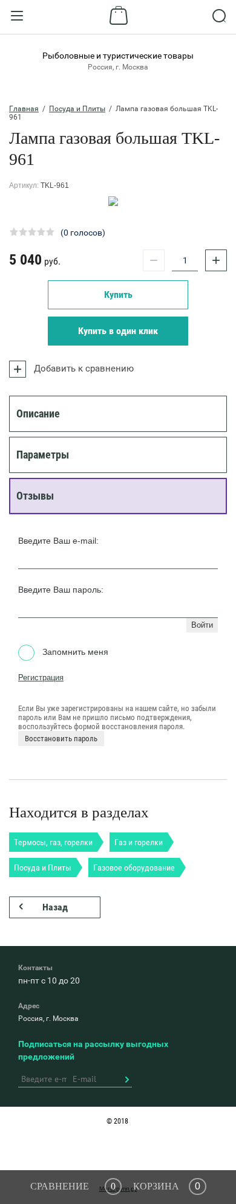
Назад (55, 907)
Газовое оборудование (134, 867)
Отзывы (35, 495)
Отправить (126, 1079)
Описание (38, 413)
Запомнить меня (74, 652)
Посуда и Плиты (77, 109)
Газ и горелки (138, 842)
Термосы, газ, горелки (53, 842)
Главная (24, 109)
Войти (202, 624)
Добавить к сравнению (82, 368)
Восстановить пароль (61, 738)
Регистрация (41, 677)
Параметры (42, 454)
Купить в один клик (118, 330)
